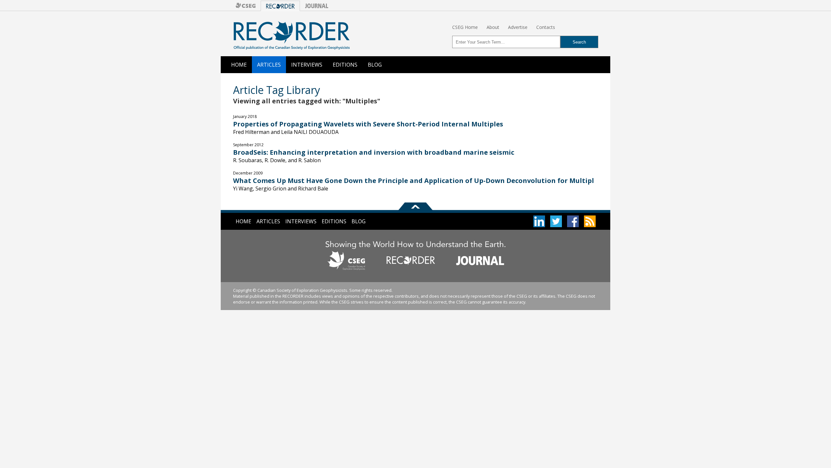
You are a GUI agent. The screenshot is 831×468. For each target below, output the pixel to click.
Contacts (545, 27)
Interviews (306, 64)
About (493, 27)
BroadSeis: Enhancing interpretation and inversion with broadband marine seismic (373, 152)
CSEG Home (465, 27)
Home (239, 64)
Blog (375, 64)
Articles (269, 64)
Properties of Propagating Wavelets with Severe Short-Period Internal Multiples (368, 124)
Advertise (517, 27)
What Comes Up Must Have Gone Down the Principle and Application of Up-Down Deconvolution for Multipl (413, 180)
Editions (345, 64)
